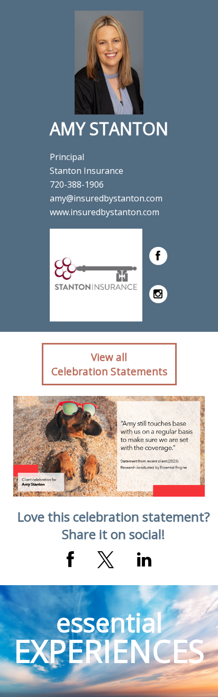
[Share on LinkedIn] (144, 559)
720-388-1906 (77, 184)
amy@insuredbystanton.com (106, 198)
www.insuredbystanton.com (104, 212)
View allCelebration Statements (109, 364)
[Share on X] (105, 559)
